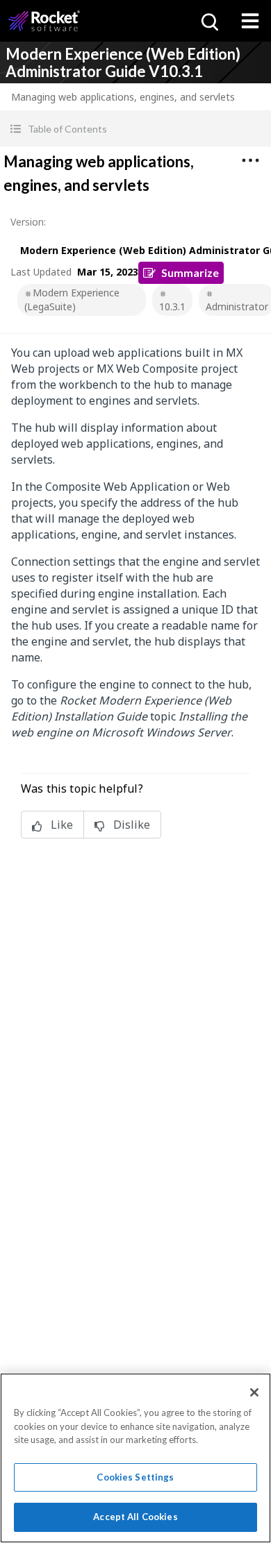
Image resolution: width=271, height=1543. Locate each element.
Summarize (190, 272)
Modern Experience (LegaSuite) (72, 299)
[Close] (254, 1392)
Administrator (237, 306)
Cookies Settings (135, 1477)
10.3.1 (172, 306)
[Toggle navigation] (250, 20)
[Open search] (208, 20)
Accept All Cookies (135, 1516)
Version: (28, 221)
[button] (135, 128)
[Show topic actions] (250, 160)
